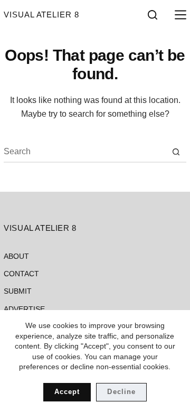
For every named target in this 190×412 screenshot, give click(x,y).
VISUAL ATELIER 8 (41, 15)
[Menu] (178, 15)
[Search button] (176, 152)
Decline (121, 392)
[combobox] (85, 151)
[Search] (152, 15)
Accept (67, 392)
